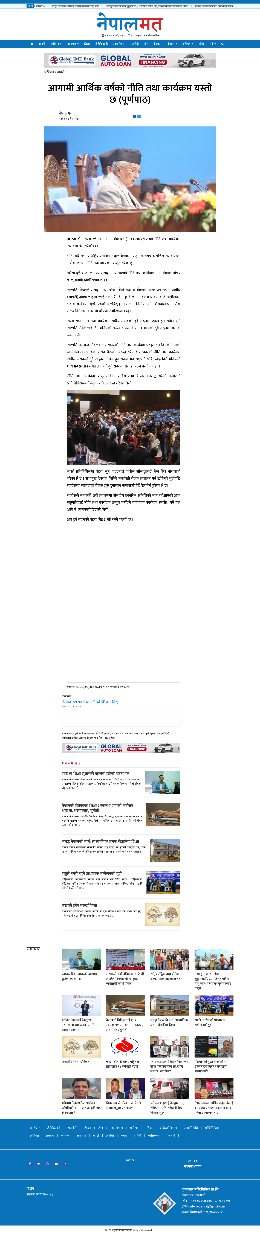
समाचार (33, 949)
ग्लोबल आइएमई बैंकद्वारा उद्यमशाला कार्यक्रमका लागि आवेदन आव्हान (213, 6)
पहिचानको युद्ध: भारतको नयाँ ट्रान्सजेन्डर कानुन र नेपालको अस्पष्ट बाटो (211, 1066)
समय (124, 1135)
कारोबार (35, 1128)
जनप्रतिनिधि (191, 1128)
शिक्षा (87, 44)
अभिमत (34, 1135)
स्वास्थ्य (65, 1135)
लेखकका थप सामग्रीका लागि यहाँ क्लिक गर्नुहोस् (90, 702)
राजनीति (134, 44)
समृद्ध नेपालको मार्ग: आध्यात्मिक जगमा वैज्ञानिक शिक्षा (100, 841)
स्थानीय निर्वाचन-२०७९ (40, 1194)
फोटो (201, 44)
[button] (222, 44)
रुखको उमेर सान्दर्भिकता (79, 905)
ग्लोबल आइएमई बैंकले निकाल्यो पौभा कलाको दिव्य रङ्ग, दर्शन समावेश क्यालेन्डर (169, 1066)
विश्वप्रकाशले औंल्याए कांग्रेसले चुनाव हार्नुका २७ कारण (123, 1106)
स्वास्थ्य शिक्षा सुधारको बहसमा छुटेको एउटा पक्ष (95, 773)
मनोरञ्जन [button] (170, 44)
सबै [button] (211, 44)
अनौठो (110, 1135)
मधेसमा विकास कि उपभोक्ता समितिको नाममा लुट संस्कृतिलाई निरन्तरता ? (81, 1108)
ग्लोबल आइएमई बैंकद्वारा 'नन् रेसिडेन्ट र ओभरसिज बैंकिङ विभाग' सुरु (167, 1108)
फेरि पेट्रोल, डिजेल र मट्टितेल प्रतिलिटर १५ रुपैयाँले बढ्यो (122, 1064)
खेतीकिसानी (101, 44)
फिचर (157, 44)
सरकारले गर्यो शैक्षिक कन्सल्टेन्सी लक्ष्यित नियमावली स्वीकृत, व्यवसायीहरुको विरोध (125, 979)
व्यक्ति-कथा (56, 44)
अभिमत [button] (187, 44)
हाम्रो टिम (130, 1160)
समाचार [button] (72, 44)
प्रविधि (137, 1135)
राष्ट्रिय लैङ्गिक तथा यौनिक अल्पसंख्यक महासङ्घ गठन (63, 6)
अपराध (50, 1135)
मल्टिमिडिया (212, 1128)
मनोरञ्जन (135, 1128)
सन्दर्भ (42, 44)
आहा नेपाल (119, 44)
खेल (146, 44)
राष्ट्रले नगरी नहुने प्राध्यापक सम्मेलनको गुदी (92, 873)
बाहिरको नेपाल (168, 1128)
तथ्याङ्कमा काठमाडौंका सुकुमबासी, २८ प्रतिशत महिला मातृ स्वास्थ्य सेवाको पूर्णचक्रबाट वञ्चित (134, 6)
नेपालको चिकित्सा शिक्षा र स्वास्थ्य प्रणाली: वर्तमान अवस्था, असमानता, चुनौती (97, 808)
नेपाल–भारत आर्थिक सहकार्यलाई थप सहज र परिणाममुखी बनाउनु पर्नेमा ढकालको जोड (214, 1108)
